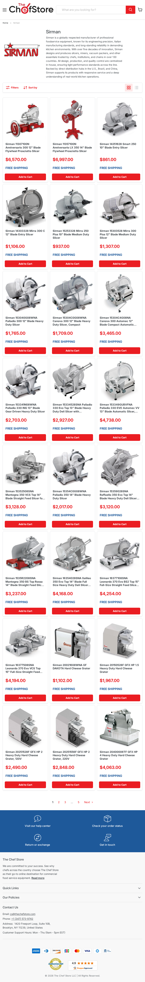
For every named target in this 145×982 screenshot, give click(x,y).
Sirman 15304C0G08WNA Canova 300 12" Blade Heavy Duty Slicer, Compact (71, 321)
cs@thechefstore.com (22, 913)
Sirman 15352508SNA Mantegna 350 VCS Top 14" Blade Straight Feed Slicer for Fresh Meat (24, 495)
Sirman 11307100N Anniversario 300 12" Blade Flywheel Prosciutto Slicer (23, 147)
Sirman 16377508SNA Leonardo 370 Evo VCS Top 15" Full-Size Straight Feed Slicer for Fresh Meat (22, 668)
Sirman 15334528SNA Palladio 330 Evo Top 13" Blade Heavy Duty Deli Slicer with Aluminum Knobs (72, 408)
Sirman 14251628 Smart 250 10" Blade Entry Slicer (118, 145)
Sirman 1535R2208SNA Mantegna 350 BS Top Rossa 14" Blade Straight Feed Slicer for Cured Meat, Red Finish (24, 581)
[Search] (130, 10)
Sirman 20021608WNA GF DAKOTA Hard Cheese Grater (71, 666)
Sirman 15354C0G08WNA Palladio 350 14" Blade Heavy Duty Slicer (72, 495)
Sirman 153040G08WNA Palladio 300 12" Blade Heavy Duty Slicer (24, 321)
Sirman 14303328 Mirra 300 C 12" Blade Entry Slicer (25, 232)
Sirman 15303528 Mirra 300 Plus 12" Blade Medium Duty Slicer (118, 234)
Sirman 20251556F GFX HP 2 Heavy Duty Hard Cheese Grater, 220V (71, 755)
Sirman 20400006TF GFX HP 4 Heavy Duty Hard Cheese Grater (119, 755)
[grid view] (129, 87)
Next (87, 802)
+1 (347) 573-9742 (22, 918)
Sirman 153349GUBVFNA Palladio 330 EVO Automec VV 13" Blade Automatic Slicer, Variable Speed (119, 408)
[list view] (136, 87)
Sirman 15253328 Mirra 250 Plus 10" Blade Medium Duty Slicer (71, 234)
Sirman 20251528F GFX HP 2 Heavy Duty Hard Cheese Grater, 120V (23, 755)
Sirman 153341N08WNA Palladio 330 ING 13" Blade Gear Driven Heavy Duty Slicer (25, 408)
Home (5, 23)
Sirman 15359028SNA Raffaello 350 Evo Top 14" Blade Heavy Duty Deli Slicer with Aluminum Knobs (118, 495)
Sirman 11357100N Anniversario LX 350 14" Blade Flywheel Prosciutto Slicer (72, 147)
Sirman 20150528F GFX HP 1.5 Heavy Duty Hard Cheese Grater (119, 668)
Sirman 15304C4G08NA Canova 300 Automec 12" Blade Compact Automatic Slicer (117, 321)
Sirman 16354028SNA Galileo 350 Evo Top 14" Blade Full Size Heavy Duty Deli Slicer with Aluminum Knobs (72, 581)
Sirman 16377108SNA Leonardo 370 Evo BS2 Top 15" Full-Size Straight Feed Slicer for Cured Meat (119, 581)
